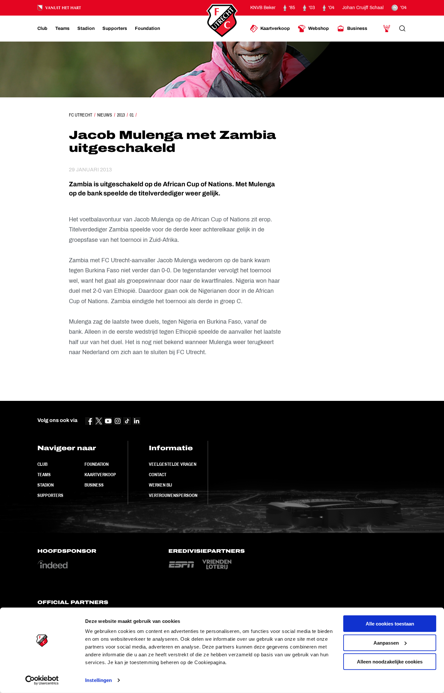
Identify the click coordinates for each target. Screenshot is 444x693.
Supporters (50, 495)
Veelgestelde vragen (172, 464)
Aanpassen (386, 642)
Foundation (97, 464)
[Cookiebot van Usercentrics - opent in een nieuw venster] (42, 680)
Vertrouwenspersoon (173, 495)
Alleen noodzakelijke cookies (390, 661)
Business (94, 485)
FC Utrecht (80, 115)
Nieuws (104, 115)
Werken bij (160, 485)
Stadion (45, 485)
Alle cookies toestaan (390, 623)
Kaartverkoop (100, 474)
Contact (157, 474)
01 (132, 115)
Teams (44, 474)
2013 (121, 115)
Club (42, 464)
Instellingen (98, 680)
